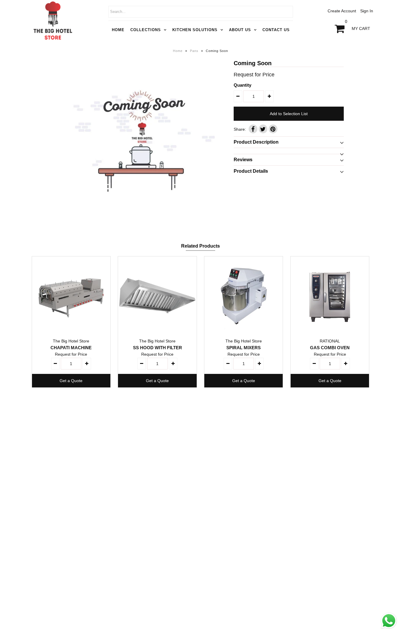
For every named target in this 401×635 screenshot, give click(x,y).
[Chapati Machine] (71, 295)
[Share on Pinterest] (273, 129)
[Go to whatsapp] (389, 628)
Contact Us (276, 30)
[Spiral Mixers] (243, 295)
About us (240, 30)
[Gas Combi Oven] (330, 295)
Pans (194, 51)
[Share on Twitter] (263, 129)
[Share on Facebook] (253, 129)
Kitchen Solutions (195, 30)
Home (118, 30)
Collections (145, 30)
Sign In (366, 11)
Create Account (342, 11)
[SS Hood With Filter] (157, 295)
